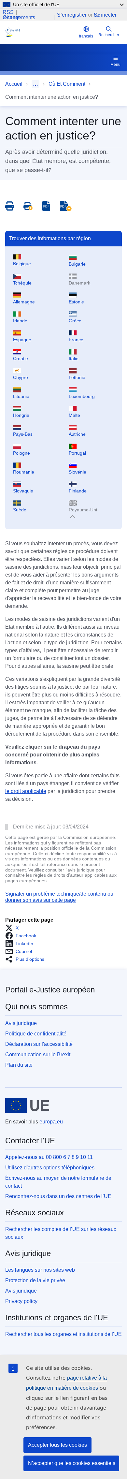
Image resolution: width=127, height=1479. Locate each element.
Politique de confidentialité (35, 1033)
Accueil (13, 84)
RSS (8, 12)
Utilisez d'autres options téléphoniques (49, 1167)
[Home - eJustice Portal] (41, 32)
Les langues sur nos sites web (40, 1270)
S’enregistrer (72, 15)
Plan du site (19, 1065)
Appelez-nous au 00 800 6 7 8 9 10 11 (49, 1157)
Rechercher (108, 35)
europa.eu (51, 1121)
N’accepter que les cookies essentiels (71, 1463)
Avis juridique (21, 1023)
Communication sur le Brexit (37, 1054)
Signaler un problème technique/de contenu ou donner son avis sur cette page (59, 896)
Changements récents (19, 17)
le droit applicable (25, 791)
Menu (115, 64)
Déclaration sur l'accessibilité (39, 1044)
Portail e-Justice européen (50, 989)
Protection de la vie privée (35, 1280)
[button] (13, 928)
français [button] (86, 36)
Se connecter (105, 15)
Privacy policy (21, 1301)
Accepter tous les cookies (57, 1445)
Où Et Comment (67, 84)
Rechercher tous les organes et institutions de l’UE (63, 1334)
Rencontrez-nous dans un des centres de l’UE (58, 1196)
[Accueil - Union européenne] (27, 1105)
